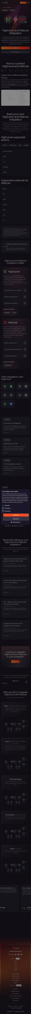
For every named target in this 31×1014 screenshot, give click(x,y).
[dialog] (15, 507)
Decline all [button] (16, 518)
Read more (20, 502)
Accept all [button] (16, 515)
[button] (15, 522)
